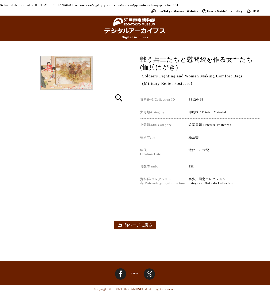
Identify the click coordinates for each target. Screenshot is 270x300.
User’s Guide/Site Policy (225, 11)
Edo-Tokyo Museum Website (177, 11)
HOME (256, 11)
